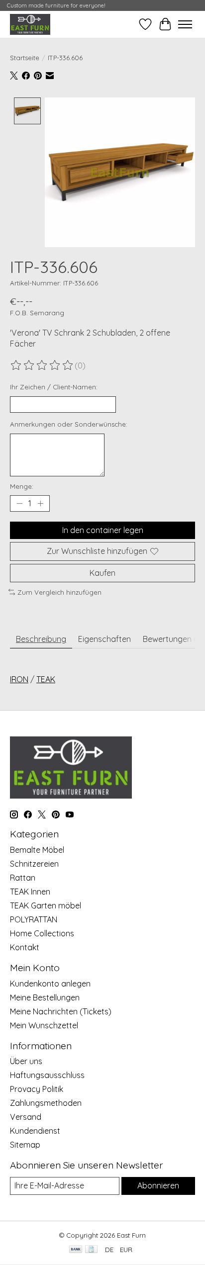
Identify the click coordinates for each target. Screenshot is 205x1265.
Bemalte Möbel (37, 850)
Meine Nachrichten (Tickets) (60, 1011)
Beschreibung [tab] (41, 639)
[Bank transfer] (75, 1250)
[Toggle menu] (185, 24)
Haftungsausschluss (47, 1075)
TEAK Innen (30, 892)
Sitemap (25, 1145)
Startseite (24, 58)
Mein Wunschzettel (44, 1025)
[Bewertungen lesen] (42, 365)
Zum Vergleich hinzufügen (59, 592)
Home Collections (42, 933)
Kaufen (102, 573)
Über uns (26, 1061)
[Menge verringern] (19, 503)
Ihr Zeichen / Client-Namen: (54, 387)
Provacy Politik (36, 1089)
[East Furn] (30, 24)
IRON (19, 679)
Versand (25, 1117)
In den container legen (102, 530)
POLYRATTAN (33, 919)
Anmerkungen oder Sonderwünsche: (68, 424)
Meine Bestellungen (45, 997)
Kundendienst (35, 1131)
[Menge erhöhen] (40, 503)
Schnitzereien (34, 864)
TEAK (45, 679)
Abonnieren (158, 1185)
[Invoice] (91, 1250)
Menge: (21, 486)
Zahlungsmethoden (46, 1103)
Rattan (22, 878)
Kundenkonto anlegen (50, 984)
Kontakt (24, 947)
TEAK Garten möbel (45, 905)
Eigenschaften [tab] (104, 639)
